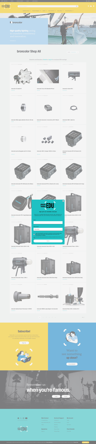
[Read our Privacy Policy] (62, 237)
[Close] (63, 201)
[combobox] (48, 229)
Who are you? (36, 226)
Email (35, 220)
